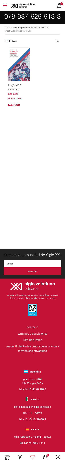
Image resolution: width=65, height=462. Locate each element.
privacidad (40, 351)
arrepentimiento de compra (23, 346)
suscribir (33, 271)
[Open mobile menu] (5, 5)
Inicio (7, 28)
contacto (32, 327)
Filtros (13, 41)
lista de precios (32, 340)
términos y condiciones (32, 333)
